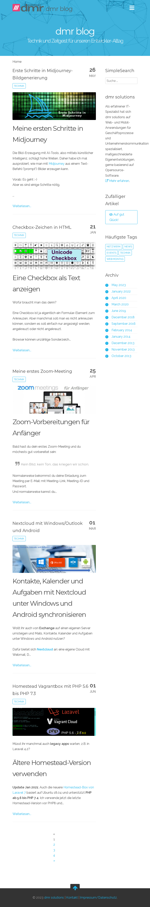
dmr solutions (54, 898)
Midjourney (56, 163)
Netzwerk (114, 246)
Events (111, 252)
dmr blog (59, 9)
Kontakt (72, 898)
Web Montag (115, 259)
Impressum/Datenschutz (98, 898)
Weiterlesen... (21, 206)
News (128, 246)
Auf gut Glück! (116, 217)
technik (19, 85)
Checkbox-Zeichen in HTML (41, 227)
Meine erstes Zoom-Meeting (42, 371)
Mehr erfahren (118, 181)
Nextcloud (45, 649)
